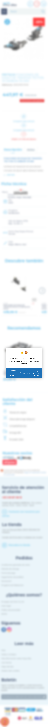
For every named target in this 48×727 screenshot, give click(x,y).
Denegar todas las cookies (12, 373)
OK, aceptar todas (36, 373)
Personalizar (25, 373)
